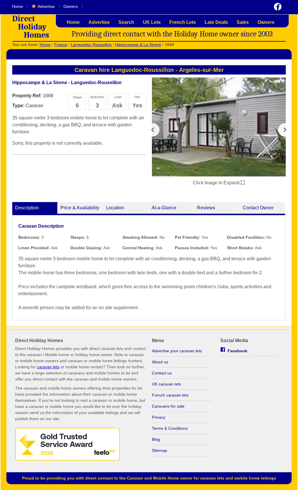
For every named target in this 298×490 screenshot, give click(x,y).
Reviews (206, 207)
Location (115, 207)
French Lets (182, 22)
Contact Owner (258, 207)
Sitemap (159, 450)
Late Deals (216, 22)
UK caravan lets (166, 384)
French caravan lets (170, 395)
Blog (156, 439)
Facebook (237, 351)
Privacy (158, 417)
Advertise (46, 6)
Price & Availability (80, 207)
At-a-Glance (164, 207)
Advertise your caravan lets (177, 351)
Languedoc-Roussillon (91, 44)
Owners (70, 6)
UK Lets (152, 22)
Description (27, 207)
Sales (243, 22)
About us (160, 362)
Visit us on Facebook (277, 6)
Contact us (162, 373)
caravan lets (48, 367)
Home (17, 6)
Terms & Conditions (170, 428)
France (60, 44)
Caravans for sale (168, 406)
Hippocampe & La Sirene (138, 44)
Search (126, 22)
